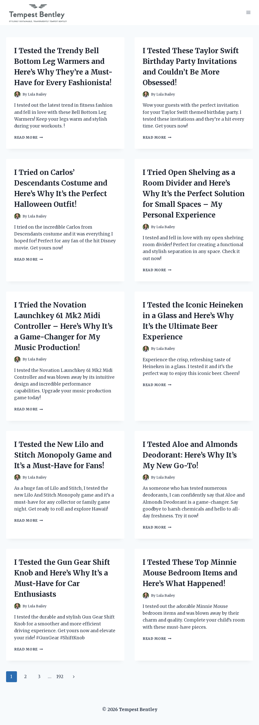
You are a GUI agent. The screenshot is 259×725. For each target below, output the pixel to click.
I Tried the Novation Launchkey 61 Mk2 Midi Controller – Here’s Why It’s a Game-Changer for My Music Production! (63, 326)
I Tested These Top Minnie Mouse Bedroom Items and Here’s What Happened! (190, 573)
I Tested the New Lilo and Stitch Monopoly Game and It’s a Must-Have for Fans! (63, 455)
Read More (28, 137)
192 (59, 676)
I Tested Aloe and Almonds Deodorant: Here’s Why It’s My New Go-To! (190, 455)
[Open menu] (248, 12)
